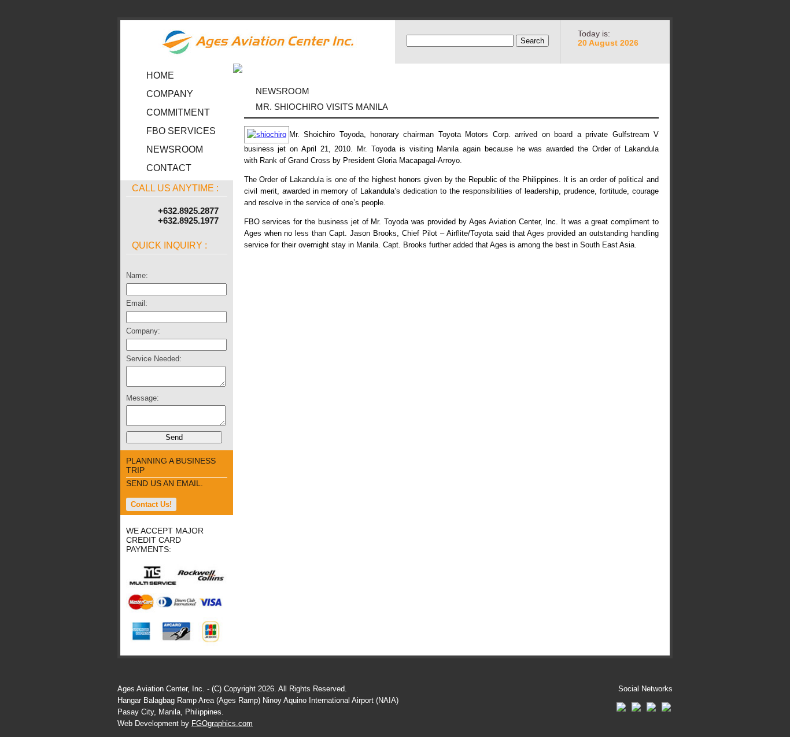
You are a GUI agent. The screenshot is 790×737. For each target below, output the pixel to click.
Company (169, 94)
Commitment (178, 112)
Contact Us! (151, 504)
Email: (136, 303)
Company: (143, 331)
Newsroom (174, 149)
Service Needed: (154, 358)
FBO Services (181, 131)
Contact (168, 168)
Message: (142, 398)
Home (160, 75)
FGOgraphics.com (222, 723)
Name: (137, 275)
